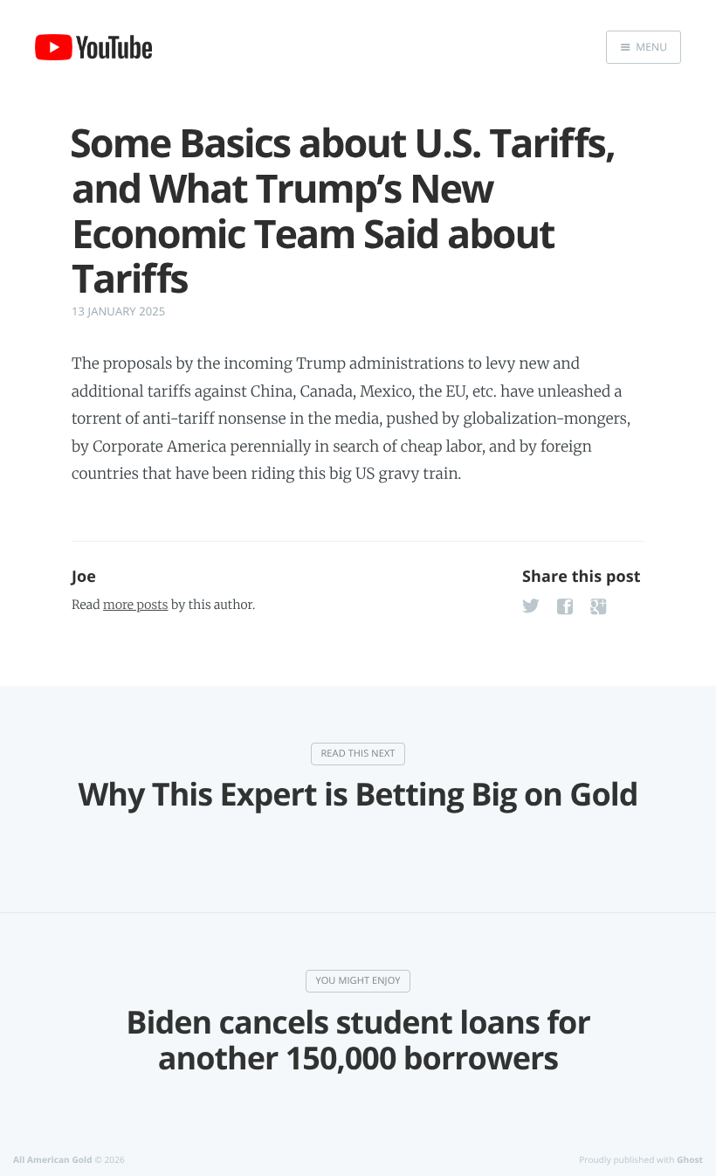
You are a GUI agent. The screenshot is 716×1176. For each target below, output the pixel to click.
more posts (135, 604)
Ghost (690, 1159)
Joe (84, 576)
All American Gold (53, 1159)
